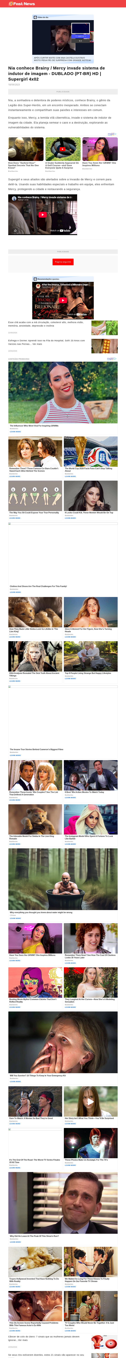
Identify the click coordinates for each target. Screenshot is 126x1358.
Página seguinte (63, 262)
